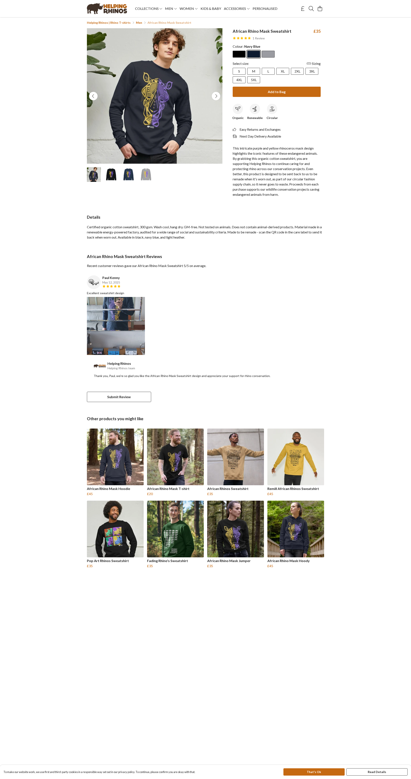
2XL (297, 71)
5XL (254, 80)
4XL (239, 80)
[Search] (311, 8)
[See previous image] (93, 96)
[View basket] (320, 8)
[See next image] (216, 96)
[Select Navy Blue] (253, 54)
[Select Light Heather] (268, 54)
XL (283, 71)
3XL (312, 71)
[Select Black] (239, 54)
